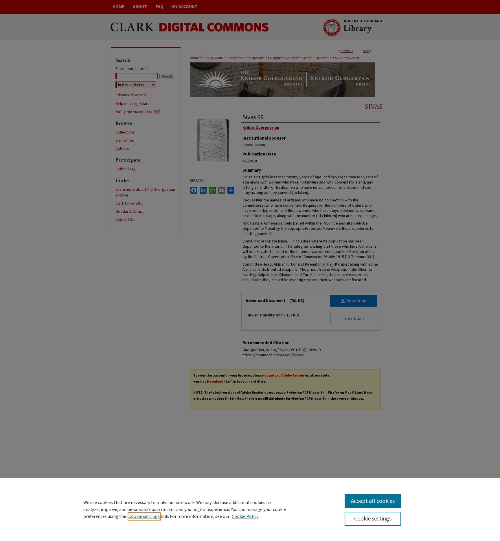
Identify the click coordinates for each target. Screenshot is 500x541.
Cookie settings (144, 516)
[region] (250, 509)
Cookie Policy (245, 516)
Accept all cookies (373, 501)
